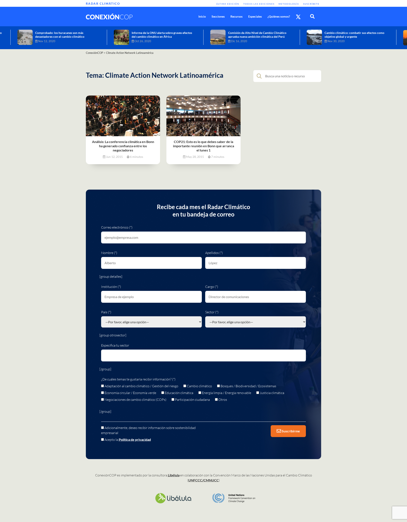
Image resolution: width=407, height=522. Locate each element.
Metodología (289, 4)
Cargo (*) (211, 287)
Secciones (218, 16)
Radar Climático (103, 3)
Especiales (255, 16)
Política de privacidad (135, 439)
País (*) (106, 312)
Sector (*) (212, 312)
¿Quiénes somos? (279, 16)
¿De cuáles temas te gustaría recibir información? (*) (138, 379)
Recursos (236, 16)
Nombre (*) (109, 253)
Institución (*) (111, 287)
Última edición (227, 4)
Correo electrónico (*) (116, 227)
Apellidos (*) (214, 253)
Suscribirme (290, 431)
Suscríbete (311, 4)
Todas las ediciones (259, 4)
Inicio (202, 16)
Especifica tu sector (115, 345)
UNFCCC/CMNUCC (203, 480)
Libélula (174, 475)
